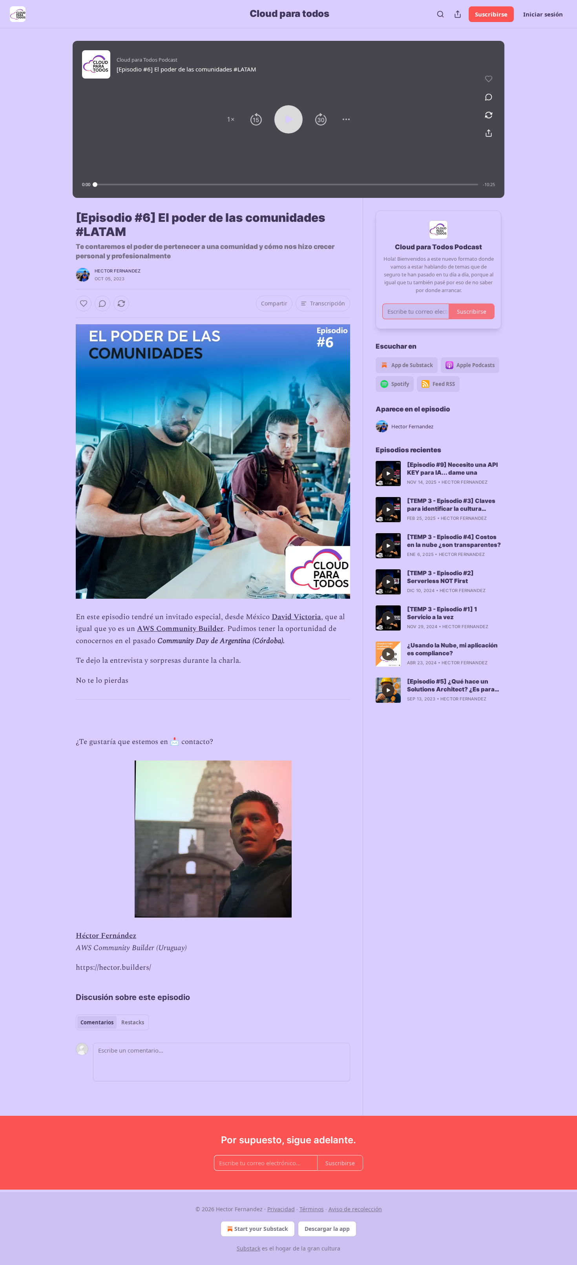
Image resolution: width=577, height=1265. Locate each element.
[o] (388, 473)
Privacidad (281, 1209)
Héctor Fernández (106, 935)
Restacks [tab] (132, 1022)
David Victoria (296, 617)
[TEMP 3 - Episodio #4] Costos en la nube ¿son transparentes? (454, 540)
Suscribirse (491, 14)
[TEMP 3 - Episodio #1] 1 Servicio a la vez (442, 613)
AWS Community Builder (180, 628)
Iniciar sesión (543, 14)
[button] (231, 119)
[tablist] (112, 1022)
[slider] (286, 184)
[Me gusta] (83, 303)
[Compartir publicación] (458, 14)
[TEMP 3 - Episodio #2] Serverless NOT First (440, 577)
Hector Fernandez (118, 271)
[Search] (440, 14)
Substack (248, 1248)
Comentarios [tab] (96, 1022)
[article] (438, 473)
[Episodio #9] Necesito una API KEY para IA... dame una (452, 468)
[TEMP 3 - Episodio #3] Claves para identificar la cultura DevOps (451, 505)
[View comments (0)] (488, 97)
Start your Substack (261, 1228)
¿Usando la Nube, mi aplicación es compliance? (452, 649)
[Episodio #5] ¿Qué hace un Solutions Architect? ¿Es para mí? (451, 685)
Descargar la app (327, 1228)
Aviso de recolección (355, 1209)
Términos (311, 1209)
